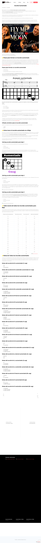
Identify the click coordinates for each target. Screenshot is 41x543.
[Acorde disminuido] (10, 488)
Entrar (31, 2)
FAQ (27, 2)
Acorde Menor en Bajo (30, 519)
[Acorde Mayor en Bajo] (20, 488)
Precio (24, 2)
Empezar (35, 2)
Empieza (9, 2)
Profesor (19, 2)
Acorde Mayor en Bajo (20, 519)
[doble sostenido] (35, 253)
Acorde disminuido (8, 519)
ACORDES (8, 7)
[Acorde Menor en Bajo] (31, 488)
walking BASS (17, 120)
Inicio (5, 2)
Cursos (14, 2)
